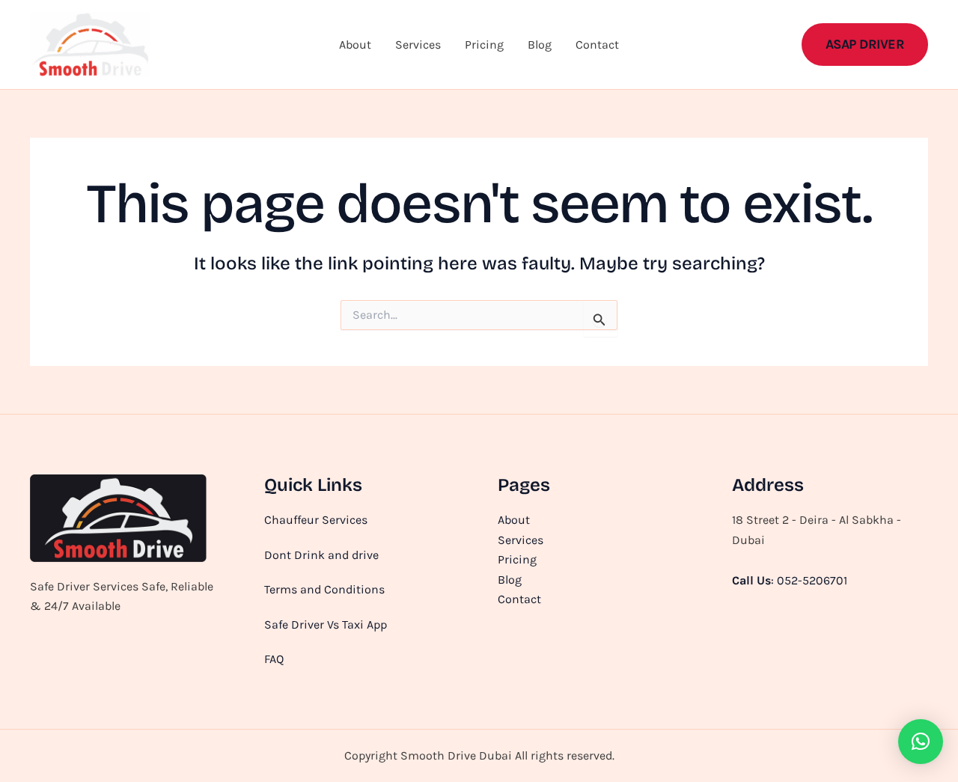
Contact (597, 44)
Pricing (484, 44)
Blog (540, 44)
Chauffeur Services (315, 520)
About (355, 44)
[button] (865, 44)
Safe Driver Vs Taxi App (325, 624)
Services (418, 44)
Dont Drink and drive (321, 555)
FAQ (274, 659)
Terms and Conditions (324, 589)
